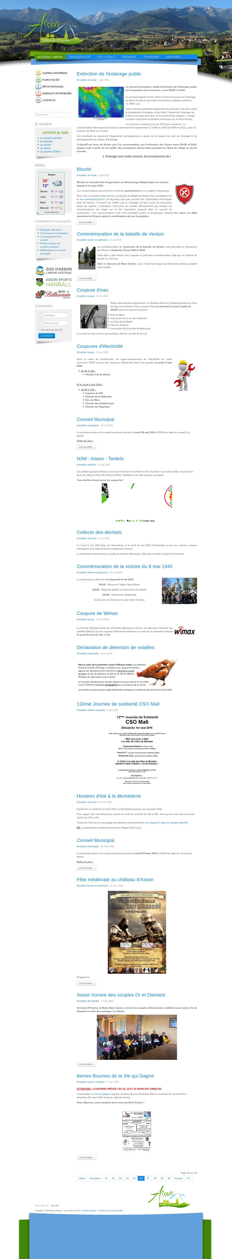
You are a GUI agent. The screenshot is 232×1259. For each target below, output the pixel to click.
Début (82, 1178)
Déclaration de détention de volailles (115, 647)
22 (113, 1178)
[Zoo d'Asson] (53, 270)
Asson (51, 174)
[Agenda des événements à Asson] (53, 72)
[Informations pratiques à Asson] (53, 86)
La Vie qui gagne (100, 1094)
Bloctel (84, 169)
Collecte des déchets (99, 532)
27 (148, 1178)
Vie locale (106, 57)
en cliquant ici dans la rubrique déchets (167, 822)
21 (106, 1178)
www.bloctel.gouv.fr (94, 199)
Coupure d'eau (92, 290)
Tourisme (151, 57)
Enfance (129, 57)
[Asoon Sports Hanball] (53, 282)
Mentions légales (89, 1211)
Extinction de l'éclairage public (109, 73)
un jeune (45, 148)
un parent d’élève (50, 151)
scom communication (114, 1211)
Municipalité (80, 57)
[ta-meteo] (51, 193)
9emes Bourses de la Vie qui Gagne (115, 1075)
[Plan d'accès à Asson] (53, 79)
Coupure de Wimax (97, 613)
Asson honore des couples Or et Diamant (121, 994)
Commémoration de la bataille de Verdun (120, 234)
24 (127, 1178)
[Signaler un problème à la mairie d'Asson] (53, 93)
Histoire (173, 57)
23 (120, 1178)
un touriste (46, 141)
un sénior (45, 144)
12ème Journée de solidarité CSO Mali (118, 704)
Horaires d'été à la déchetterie (109, 796)
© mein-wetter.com (51, 212)
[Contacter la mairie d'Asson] (53, 100)
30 (169, 1178)
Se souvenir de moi (51, 329)
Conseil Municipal (95, 419)
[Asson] (52, 44)
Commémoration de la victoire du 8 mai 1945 (125, 566)
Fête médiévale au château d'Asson (115, 879)
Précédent (95, 1178)
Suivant (179, 1178)
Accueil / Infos (50, 57)
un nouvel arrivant (51, 138)
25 (134, 1178)
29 (162, 1178)
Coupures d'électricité (100, 346)
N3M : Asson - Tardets (100, 458)
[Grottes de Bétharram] (53, 294)
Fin (188, 1178)
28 (155, 1178)
